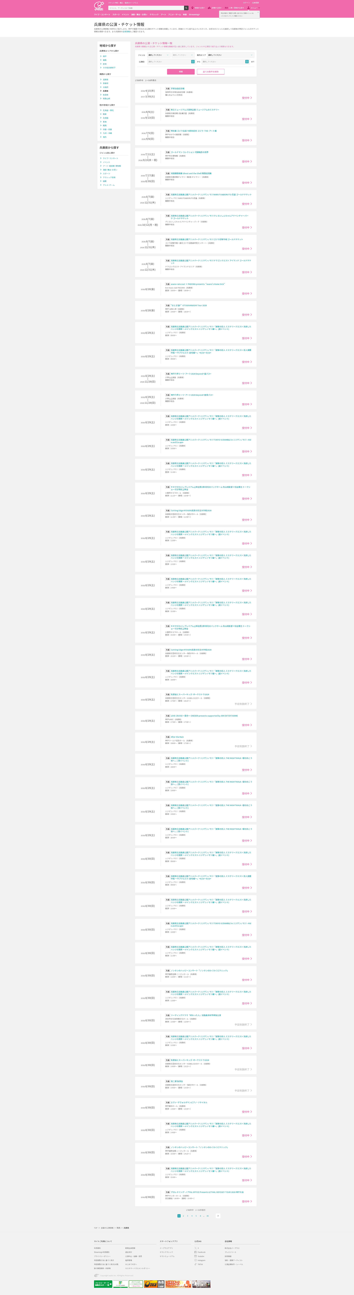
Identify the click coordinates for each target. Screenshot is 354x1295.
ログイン (246, 3)
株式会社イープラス (232, 1248)
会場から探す (217, 8)
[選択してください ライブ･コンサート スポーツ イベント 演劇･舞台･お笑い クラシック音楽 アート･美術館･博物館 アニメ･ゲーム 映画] (159, 55)
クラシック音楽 (109, 177)
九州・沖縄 (107, 133)
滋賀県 (105, 79)
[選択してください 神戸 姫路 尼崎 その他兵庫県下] (230, 55)
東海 (104, 121)
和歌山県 (106, 98)
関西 (104, 125)
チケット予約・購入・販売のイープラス (123, 3)
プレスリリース (230, 1252)
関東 (104, 114)
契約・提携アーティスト (234, 1260)
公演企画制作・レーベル (234, 1264)
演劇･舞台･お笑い (110, 169)
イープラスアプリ (166, 1248)
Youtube (201, 1256)
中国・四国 (107, 129)
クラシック (154, 14)
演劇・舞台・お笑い (139, 14)
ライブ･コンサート (110, 158)
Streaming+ (194, 14)
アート (163, 14)
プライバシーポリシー (102, 1256)
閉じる (258, 12)
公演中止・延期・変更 (133, 1256)
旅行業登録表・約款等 (102, 1268)
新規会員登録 (130, 1248)
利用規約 (97, 1248)
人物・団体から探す (236, 8)
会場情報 (126, 31)
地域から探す (200, 8)
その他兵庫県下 (109, 67)
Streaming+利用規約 (101, 1252)
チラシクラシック (166, 1252)
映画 (185, 14)
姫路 (104, 60)
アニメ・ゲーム (174, 14)
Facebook (201, 1252)
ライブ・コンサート (102, 14)
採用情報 (228, 1256)
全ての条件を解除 (210, 71)
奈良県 (105, 94)
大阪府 (105, 87)
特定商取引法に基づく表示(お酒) (106, 1264)
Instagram (201, 1260)
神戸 (104, 56)
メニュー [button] (254, 8)
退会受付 (128, 1252)
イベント (125, 14)
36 (208, 1215)
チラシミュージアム (167, 1256)
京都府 (105, 83)
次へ (218, 1215)
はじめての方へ (131, 1264)
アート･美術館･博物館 (112, 166)
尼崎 (104, 64)
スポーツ (116, 14)
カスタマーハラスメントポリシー (137, 1268)
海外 (104, 137)
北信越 (105, 118)
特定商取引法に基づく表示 (104, 1260)
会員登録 (255, 3)
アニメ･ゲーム (109, 185)
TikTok (200, 1264)
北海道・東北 (108, 110)
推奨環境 (128, 1260)
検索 (181, 71)
